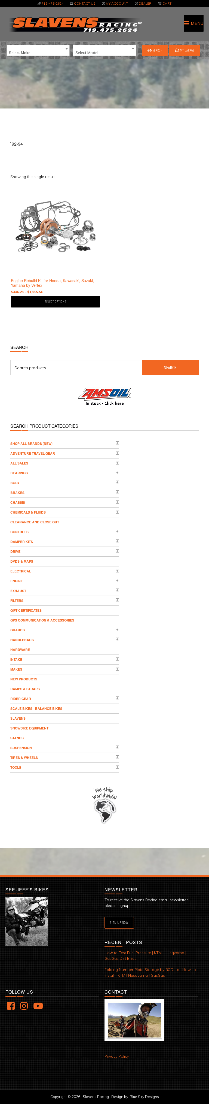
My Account (117, 3)
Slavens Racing (74, 24)
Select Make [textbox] (19, 52)
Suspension (21, 747)
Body (15, 482)
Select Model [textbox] (86, 52)
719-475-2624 (52, 3)
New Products (23, 679)
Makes (16, 669)
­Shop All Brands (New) (31, 443)
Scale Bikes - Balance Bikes (36, 708)
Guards (17, 630)
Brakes (17, 492)
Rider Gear (20, 698)
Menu (197, 23)
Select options (55, 301)
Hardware (20, 649)
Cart (166, 3)
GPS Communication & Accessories (42, 620)
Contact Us (84, 3)
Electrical (20, 571)
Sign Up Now (119, 922)
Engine (16, 580)
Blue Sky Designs (144, 1096)
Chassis (17, 502)
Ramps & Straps (25, 688)
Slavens (18, 718)
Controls (19, 531)
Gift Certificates (26, 610)
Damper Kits (21, 541)
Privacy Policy (116, 1056)
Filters (16, 600)
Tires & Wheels (24, 757)
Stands (17, 737)
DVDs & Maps (21, 561)
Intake (16, 659)
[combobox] (38, 50)
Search (157, 50)
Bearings (19, 472)
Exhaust (18, 590)
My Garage (187, 50)
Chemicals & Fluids (28, 512)
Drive (15, 551)
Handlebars (22, 639)
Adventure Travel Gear (32, 453)
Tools (15, 767)
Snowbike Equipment (29, 728)
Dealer (145, 3)
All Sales (19, 463)
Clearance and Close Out (34, 522)
